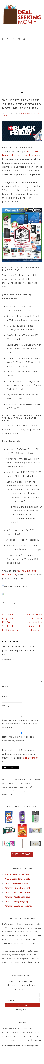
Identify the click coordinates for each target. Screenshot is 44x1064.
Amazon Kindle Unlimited (17, 897)
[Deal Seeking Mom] (22, 25)
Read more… (34, 962)
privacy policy (21, 1045)
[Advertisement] (22, 67)
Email (6, 696)
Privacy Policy (22, 1009)
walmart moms (25, 605)
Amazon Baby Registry (16, 901)
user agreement (33, 1045)
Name (6, 686)
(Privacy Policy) (31, 757)
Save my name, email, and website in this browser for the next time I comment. (20, 724)
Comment (8, 659)
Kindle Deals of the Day (17, 874)
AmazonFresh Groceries (17, 883)
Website (6, 706)
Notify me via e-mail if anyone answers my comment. (18, 738)
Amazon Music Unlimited (17, 892)
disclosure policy (8, 1045)
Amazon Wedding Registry (18, 906)
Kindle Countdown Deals (17, 878)
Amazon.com (36, 1040)
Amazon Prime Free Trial (17, 888)
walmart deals (15, 605)
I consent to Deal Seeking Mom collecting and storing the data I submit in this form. (20, 756)
